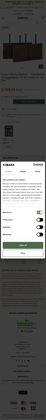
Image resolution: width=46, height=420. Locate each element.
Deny (23, 253)
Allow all (23, 245)
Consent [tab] (8, 171)
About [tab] (37, 171)
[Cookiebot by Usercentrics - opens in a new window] (33, 164)
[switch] (40, 220)
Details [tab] (23, 171)
